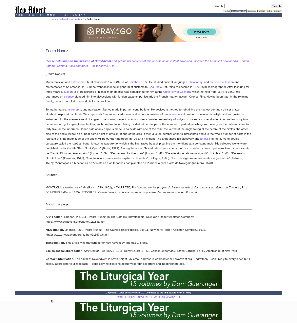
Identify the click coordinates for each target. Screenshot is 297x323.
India (159, 86)
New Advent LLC (136, 292)
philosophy (195, 82)
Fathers (261, 11)
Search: (219, 6)
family (49, 101)
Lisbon (229, 82)
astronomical (177, 114)
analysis (205, 138)
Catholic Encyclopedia (69, 19)
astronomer (78, 82)
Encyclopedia (238, 11)
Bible (269, 11)
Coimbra (133, 82)
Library (277, 11)
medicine (215, 82)
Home (227, 11)
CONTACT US (126, 297)
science (69, 96)
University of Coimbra (177, 91)
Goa (151, 86)
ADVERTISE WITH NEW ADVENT (158, 297)
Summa (251, 11)
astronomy (74, 109)
